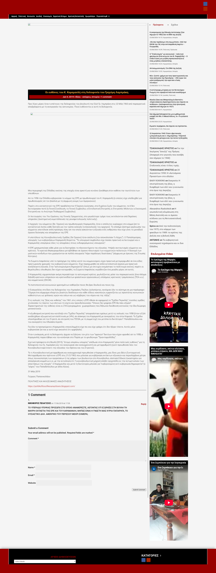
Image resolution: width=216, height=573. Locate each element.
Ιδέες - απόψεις (83, 97)
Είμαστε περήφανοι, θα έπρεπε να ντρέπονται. (168, 126)
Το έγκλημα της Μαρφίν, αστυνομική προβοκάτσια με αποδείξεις (165, 262)
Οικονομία (47, 16)
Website (32, 483)
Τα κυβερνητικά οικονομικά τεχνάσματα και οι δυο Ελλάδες (167, 243)
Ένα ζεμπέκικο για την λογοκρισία (168, 462)
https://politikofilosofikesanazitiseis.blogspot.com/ (51, 386)
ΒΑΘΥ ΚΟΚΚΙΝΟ (157, 180)
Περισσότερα (101, 16)
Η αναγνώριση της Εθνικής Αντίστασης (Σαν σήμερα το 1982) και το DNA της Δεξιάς (167, 33)
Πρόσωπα (173, 50)
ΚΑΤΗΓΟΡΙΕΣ (150, 555)
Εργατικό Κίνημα (60, 16)
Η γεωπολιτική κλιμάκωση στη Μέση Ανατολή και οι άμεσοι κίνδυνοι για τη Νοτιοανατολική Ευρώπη (165, 215)
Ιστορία (95, 97)
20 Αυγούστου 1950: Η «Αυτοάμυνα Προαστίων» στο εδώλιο (165, 173)
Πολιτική (22, 16)
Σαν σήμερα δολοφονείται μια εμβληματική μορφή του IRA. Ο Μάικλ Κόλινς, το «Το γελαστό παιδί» (169, 116)
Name (31, 467)
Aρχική (14, 16)
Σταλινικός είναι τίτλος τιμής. (165, 165)
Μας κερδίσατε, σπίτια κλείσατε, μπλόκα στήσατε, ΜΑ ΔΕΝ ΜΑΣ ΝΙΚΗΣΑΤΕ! (168, 351)
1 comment (106, 97)
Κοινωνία (31, 16)
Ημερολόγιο (90, 16)
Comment (33, 438)
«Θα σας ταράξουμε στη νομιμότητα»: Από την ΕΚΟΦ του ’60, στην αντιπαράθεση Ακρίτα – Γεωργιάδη (168, 44)
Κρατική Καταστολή (76, 16)
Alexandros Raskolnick (160, 208)
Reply (143, 404)
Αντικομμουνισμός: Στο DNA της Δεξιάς (166, 68)
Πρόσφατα (158, 24)
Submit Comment (139, 490)
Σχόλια (174, 24)
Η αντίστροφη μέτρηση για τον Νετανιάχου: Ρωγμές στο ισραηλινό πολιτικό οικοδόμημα (168, 91)
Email (31, 475)
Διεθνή (39, 16)
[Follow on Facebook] (205, 4)
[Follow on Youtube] (205, 9)
